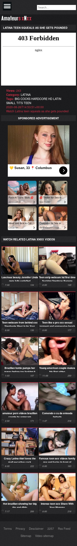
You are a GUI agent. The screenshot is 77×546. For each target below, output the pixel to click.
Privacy (20, 528)
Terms (7, 528)
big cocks (22, 99)
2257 (50, 528)
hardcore (39, 99)
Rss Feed (64, 528)
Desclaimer (36, 528)
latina (26, 95)
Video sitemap (44, 536)
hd (50, 99)
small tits (14, 103)
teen (27, 103)
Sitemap (26, 536)
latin (57, 99)
